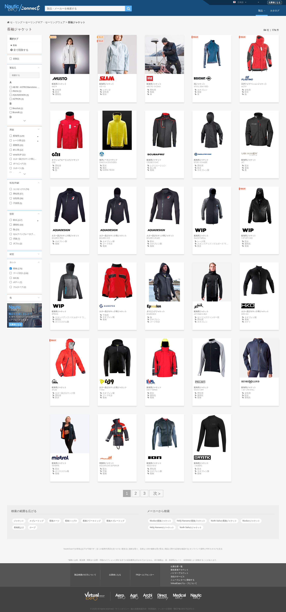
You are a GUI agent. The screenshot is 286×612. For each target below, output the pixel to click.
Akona (17, 91)
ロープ (33, 527)
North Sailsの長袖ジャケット (224, 521)
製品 (260, 10)
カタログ (274, 10)
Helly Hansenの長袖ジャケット (191, 521)
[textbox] (85, 8)
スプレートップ (37, 521)
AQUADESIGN (21, 95)
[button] (24, 67)
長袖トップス (71, 521)
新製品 (16, 59)
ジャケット (19, 521)
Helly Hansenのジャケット (162, 527)
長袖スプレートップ (115, 521)
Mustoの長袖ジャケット (160, 521)
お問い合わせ (70, 40)
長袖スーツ (54, 521)
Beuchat (18, 108)
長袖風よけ (19, 527)
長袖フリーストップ (92, 521)
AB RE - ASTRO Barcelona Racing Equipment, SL (26, 87)
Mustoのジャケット (251, 521)
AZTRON (18, 99)
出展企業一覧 (177, 566)
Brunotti (18, 112)
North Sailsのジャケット (191, 527)
